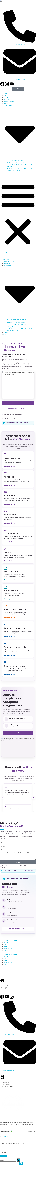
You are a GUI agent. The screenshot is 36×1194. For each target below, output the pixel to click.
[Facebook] (2, 84)
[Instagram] (7, 84)
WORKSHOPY (8, 1177)
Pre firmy (6, 942)
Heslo (1, 1149)
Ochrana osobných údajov (10, 940)
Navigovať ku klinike (18, 929)
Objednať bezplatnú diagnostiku (18, 403)
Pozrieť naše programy (18, 409)
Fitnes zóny (6, 103)
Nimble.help (5, 1136)
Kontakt (5, 950)
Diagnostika (6, 97)
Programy (6, 99)
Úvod (5, 1167)
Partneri (5, 946)
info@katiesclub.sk (12, 915)
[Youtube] (11, 84)
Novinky (5, 173)
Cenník (5, 175)
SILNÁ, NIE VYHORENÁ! (15, 170)
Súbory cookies (7, 948)
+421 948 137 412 (28, 871)
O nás (5, 95)
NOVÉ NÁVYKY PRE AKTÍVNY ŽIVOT (19, 168)
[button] (18, 213)
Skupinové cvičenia (8, 101)
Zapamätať (5, 1152)
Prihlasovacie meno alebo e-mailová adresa (12, 1143)
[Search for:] (8, 1160)
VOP (4, 944)
